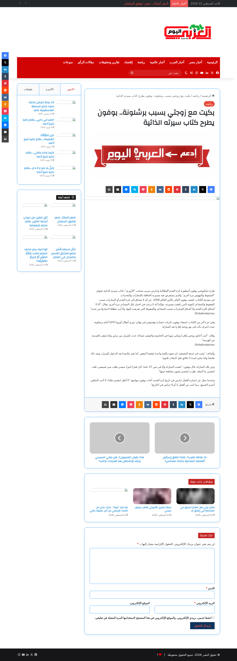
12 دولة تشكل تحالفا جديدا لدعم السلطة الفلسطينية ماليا (41, 106)
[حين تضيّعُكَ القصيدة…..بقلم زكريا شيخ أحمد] (66, 139)
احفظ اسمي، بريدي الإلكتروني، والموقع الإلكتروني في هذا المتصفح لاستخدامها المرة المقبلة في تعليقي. (153, 617)
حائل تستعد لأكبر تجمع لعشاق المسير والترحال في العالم (63, 253)
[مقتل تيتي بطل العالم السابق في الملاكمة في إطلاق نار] (195, 496)
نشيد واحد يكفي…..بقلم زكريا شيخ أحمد (40, 154)
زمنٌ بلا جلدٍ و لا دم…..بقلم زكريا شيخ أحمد (39, 169)
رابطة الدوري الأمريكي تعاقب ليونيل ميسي (153, 509)
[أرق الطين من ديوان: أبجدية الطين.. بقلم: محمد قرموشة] (35, 208)
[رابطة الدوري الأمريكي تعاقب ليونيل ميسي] (152, 496)
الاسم (210, 588)
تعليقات (28, 89)
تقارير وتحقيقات (109, 62)
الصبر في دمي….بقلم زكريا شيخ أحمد (38, 121)
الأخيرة (49, 89)
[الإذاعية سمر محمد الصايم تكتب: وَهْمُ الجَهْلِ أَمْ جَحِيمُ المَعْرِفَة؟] (35, 240)
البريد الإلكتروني (204, 603)
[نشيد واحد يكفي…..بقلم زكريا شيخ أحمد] (66, 157)
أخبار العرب (177, 62)
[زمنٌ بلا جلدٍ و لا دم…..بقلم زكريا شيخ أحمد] (66, 172)
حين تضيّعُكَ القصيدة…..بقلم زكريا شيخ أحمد (39, 139)
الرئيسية (212, 62)
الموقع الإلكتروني (140, 603)
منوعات (68, 62)
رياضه (196, 95)
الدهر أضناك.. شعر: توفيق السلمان (146, 3)
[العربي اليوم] (188, 32)
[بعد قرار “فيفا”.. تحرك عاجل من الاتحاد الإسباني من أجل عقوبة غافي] (109, 496)
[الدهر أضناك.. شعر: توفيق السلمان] (63, 208)
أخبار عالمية (157, 62)
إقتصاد (128, 62)
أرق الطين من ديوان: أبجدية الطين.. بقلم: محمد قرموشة (35, 221)
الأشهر (70, 89)
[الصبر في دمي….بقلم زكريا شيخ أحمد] (66, 124)
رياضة (141, 62)
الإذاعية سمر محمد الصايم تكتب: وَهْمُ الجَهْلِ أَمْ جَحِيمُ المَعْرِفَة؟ (36, 255)
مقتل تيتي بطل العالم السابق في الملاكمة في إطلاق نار (197, 509)
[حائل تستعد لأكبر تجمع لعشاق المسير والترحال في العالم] (63, 240)
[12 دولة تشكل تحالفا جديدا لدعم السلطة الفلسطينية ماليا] (66, 106)
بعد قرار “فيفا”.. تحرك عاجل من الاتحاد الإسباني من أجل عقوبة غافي (109, 509)
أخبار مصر (195, 62)
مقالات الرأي (86, 62)
